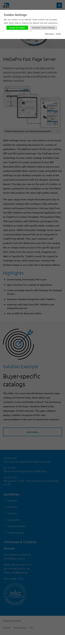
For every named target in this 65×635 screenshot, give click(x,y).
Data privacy (49, 34)
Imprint (58, 34)
